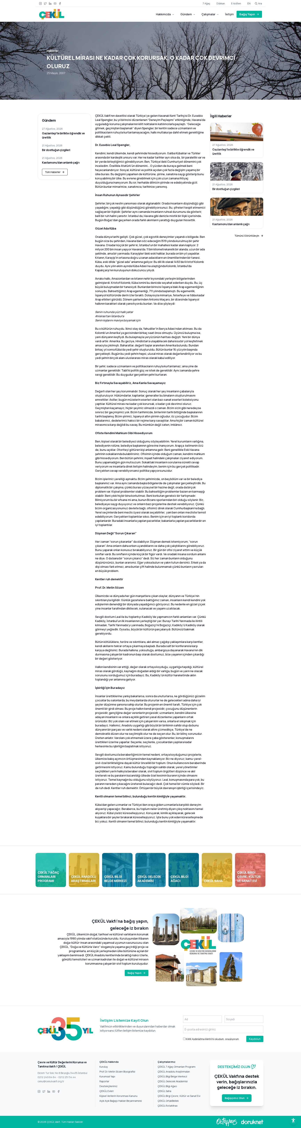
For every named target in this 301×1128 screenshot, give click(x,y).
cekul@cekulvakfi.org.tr (51, 1081)
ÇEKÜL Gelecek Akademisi (173, 1081)
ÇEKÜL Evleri (106, 1091)
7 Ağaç (206, 3)
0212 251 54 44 (67, 1077)
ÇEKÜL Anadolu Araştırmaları (174, 1071)
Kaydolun (255, 1039)
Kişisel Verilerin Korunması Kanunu (118, 1096)
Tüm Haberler (52, 172)
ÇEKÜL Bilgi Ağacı (167, 1086)
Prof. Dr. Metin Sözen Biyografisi (117, 1071)
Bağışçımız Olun (235, 1098)
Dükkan (221, 3)
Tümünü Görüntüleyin (246, 235)
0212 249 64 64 (47, 1077)
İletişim (229, 14)
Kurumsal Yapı (107, 1076)
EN (248, 3)
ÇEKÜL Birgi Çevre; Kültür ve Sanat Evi (179, 1096)
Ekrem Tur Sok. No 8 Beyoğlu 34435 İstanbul (62, 1073)
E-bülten (236, 3)
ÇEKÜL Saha (164, 1091)
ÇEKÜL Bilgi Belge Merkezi (172, 1076)
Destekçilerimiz (108, 1086)
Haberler (53, 51)
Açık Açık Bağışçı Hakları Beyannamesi (120, 1100)
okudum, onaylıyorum (212, 1039)
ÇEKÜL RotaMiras (167, 1105)
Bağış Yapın (247, 14)
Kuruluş (103, 1066)
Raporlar (104, 1081)
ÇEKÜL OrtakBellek (168, 1100)
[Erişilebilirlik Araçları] (293, 1120)
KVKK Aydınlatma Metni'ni (199, 1039)
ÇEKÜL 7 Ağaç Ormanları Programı (176, 1066)
